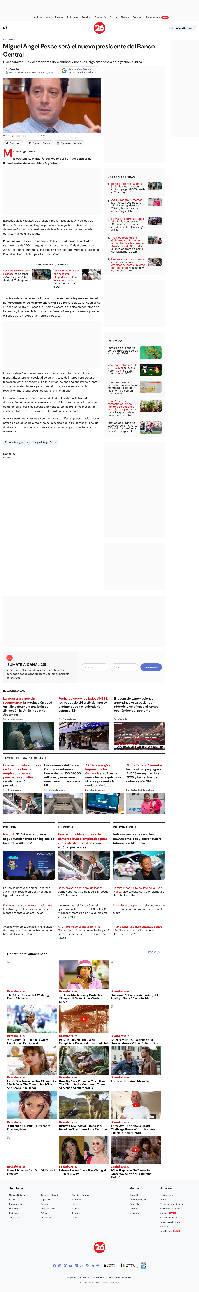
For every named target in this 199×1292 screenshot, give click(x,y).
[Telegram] (92, 1265)
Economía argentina (16, 442)
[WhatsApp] (87, 1265)
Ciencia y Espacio (80, 1195)
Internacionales (126, 827)
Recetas (76, 1213)
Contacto (164, 1199)
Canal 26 (14, 69)
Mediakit (168, 1213)
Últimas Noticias (17, 1195)
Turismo (75, 1217)
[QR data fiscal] (143, 1268)
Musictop (134, 1213)
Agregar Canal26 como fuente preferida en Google (82, 70)
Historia (75, 1204)
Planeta (75, 1208)
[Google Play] (129, 1266)
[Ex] (65, 1265)
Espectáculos (16, 1204)
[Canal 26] (99, 1248)
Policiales (14, 1213)
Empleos (164, 1226)
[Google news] (98, 1265)
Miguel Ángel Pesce (45, 442)
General (44, 1204)
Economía (9, 39)
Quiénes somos (167, 1195)
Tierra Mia (134, 1204)
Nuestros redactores (170, 1222)
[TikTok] (81, 1265)
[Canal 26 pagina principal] (99, 33)
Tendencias (46, 1217)
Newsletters (169, 1231)
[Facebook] (54, 1265)
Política (9, 827)
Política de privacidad (170, 1208)
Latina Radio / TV (138, 1199)
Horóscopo (14, 1208)
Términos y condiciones (171, 1204)
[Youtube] (70, 1265)
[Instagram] (59, 1265)
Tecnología (14, 1217)
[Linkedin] (76, 1265)
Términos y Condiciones (92, 1277)
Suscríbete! (151, 667)
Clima (12, 1199)
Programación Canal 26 (171, 1217)
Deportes (45, 1199)
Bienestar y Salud (49, 1195)
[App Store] (111, 1266)
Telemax (134, 1208)
